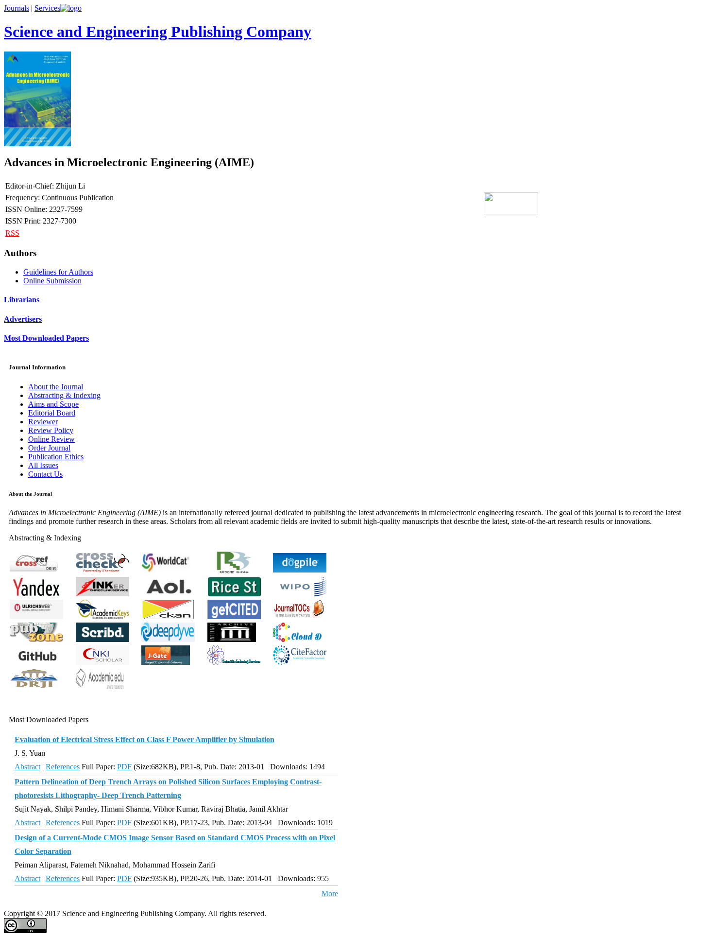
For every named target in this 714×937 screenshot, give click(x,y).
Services (47, 8)
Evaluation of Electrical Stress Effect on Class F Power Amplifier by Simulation (144, 739)
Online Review (51, 439)
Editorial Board (51, 413)
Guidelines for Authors (58, 272)
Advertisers (23, 319)
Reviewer (43, 421)
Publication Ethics (56, 456)
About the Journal (55, 386)
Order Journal (49, 448)
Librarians (21, 299)
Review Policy (50, 430)
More (330, 893)
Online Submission (52, 281)
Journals (16, 8)
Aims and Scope (53, 404)
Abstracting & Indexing (64, 395)
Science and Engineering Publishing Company (157, 31)
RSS (12, 233)
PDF (124, 767)
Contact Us (45, 474)
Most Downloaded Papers (46, 338)
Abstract (27, 767)
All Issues (43, 465)
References (63, 767)
